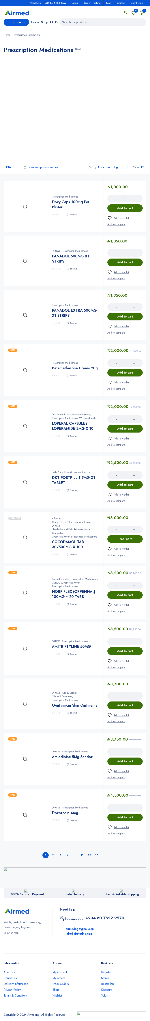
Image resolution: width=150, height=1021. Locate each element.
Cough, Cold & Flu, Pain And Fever (71, 522)
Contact (121, 3)
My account (59, 972)
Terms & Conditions (16, 995)
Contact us (10, 978)
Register (106, 972)
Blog (108, 3)
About (75, 3)
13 (96, 855)
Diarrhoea (57, 414)
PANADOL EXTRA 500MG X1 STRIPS (74, 313)
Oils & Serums (69, 693)
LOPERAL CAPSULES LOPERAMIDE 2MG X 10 (72, 426)
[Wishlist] (118, 218)
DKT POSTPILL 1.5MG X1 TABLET (73, 480)
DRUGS (56, 251)
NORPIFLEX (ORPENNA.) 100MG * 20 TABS (73, 594)
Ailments (56, 518)
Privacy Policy (12, 990)
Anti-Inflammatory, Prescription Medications (75, 579)
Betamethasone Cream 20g (75, 368)
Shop (55, 990)
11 (82, 855)
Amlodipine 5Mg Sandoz (72, 757)
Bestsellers (108, 984)
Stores (105, 978)
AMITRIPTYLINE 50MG (71, 646)
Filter (9, 167)
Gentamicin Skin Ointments (74, 705)
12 (89, 855)
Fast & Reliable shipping (122, 894)
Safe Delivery (75, 894)
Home (7, 35)
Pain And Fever (61, 536)
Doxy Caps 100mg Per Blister (70, 204)
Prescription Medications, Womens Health (74, 418)
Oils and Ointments (62, 696)
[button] (125, 208)
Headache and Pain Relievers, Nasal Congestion (71, 531)
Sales (104, 995)
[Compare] (116, 224)
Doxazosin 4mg (65, 813)
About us (9, 972)
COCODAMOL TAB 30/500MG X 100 (68, 544)
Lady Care (57, 472)
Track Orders (60, 984)
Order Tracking (92, 3)
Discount (106, 990)
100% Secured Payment (27, 894)
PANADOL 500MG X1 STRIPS (70, 259)
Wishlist (135, 10)
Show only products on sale (43, 167)
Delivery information (16, 984)
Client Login (137, 3)
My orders (58, 978)
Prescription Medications (65, 196)
